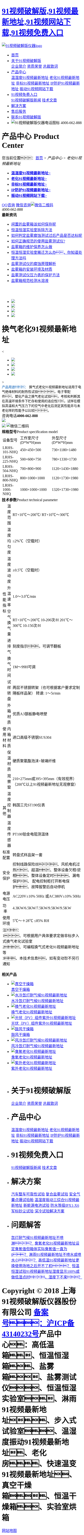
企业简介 (18, 66)
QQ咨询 (8, 205)
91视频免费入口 (24, 95)
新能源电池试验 (36, 1205)
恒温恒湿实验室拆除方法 (31, 230)
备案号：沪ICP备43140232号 (38, 1323)
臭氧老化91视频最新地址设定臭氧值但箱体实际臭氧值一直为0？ (45, 1249)
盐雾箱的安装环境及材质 (31, 269)
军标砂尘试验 (22, 1211)
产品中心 (18, 72)
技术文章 (49, 100)
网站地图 (9, 1531)
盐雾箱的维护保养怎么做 (31, 247)
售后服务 (18, 111)
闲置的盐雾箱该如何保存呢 (33, 224)
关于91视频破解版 (26, 61)
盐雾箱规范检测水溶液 (30, 281)
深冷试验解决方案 (49, 1211)
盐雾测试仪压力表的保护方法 (35, 275)
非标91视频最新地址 (32, 83)
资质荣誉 (34, 66)
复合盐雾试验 (57, 1194)
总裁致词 (50, 66)
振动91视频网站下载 (36, 89)
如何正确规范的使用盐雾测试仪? (38, 241)
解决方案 (18, 106)
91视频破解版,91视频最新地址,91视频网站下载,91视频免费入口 (40, 22)
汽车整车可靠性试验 (28, 1194)
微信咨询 (23, 205)
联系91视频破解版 (26, 117)
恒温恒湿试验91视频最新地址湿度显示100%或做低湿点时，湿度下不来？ (46, 1271)
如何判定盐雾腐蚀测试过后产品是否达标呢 (46, 236)
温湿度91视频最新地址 (30, 78)
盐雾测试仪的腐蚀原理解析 (33, 264)
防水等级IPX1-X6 (64, 1205)
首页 (15, 55)
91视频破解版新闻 (26, 100)
